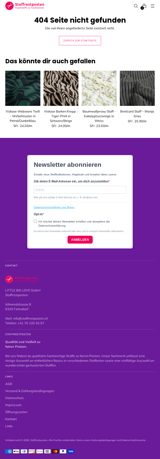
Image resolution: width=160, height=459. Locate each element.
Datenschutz (14, 398)
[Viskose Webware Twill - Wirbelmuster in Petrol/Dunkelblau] (22, 88)
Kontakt (11, 419)
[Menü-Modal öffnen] (153, 6)
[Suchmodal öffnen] (136, 6)
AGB (8, 384)
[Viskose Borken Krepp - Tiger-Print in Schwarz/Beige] (61, 88)
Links (9, 426)
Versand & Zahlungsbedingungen (29, 391)
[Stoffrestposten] (24, 6)
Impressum (13, 405)
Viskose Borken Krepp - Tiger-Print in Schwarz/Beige (61, 116)
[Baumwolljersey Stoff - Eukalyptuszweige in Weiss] (99, 88)
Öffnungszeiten (16, 412)
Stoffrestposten (38, 440)
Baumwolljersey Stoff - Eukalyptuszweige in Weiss (99, 116)
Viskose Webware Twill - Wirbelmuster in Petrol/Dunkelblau (23, 116)
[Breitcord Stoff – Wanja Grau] (137, 88)
